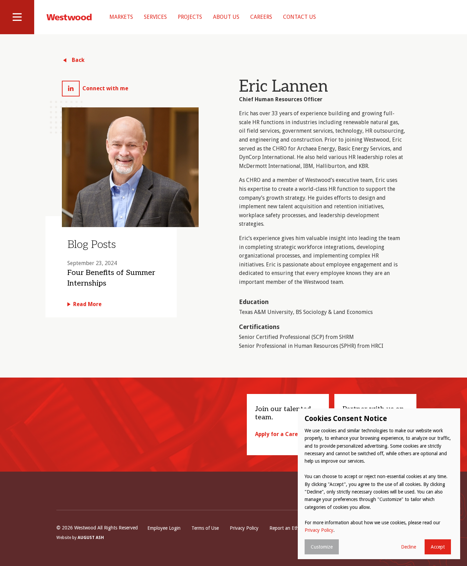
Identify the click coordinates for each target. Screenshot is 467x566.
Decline (408, 547)
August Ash (91, 537)
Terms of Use (205, 528)
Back (78, 60)
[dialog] (379, 483)
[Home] (69, 17)
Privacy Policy (244, 528)
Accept (438, 547)
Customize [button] (322, 547)
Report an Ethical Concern (296, 528)
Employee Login (164, 528)
